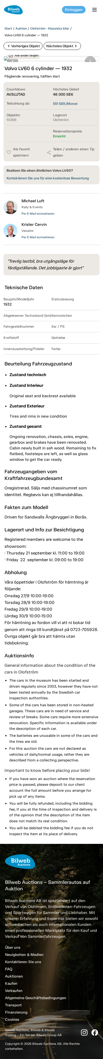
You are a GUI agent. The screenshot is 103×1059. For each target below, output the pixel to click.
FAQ (8, 969)
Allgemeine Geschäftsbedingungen (35, 998)
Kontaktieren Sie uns (23, 962)
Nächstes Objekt (62, 45)
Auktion (21, 28)
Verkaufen (13, 990)
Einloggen (73, 9)
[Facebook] (95, 1032)
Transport (13, 1005)
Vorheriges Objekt (23, 45)
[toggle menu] (95, 9)
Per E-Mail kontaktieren (38, 213)
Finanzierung (16, 1012)
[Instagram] (84, 1032)
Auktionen (14, 976)
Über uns (12, 947)
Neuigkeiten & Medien (24, 954)
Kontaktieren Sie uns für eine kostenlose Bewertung (47, 178)
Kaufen (11, 983)
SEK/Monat (65, 104)
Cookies (12, 1019)
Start (8, 28)
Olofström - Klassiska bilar (49, 28)
